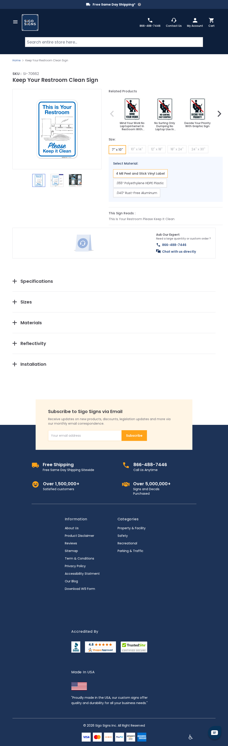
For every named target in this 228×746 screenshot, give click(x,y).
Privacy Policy (75, 566)
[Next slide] (219, 114)
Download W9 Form (80, 589)
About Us (72, 528)
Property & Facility (132, 528)
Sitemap (71, 551)
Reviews (71, 543)
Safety (123, 535)
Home (16, 60)
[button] (57, 129)
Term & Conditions (79, 558)
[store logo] (30, 22)
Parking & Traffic (130, 551)
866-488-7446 (174, 245)
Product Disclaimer (79, 535)
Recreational (127, 543)
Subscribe (134, 435)
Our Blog (71, 581)
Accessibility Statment (82, 573)
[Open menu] (15, 22)
